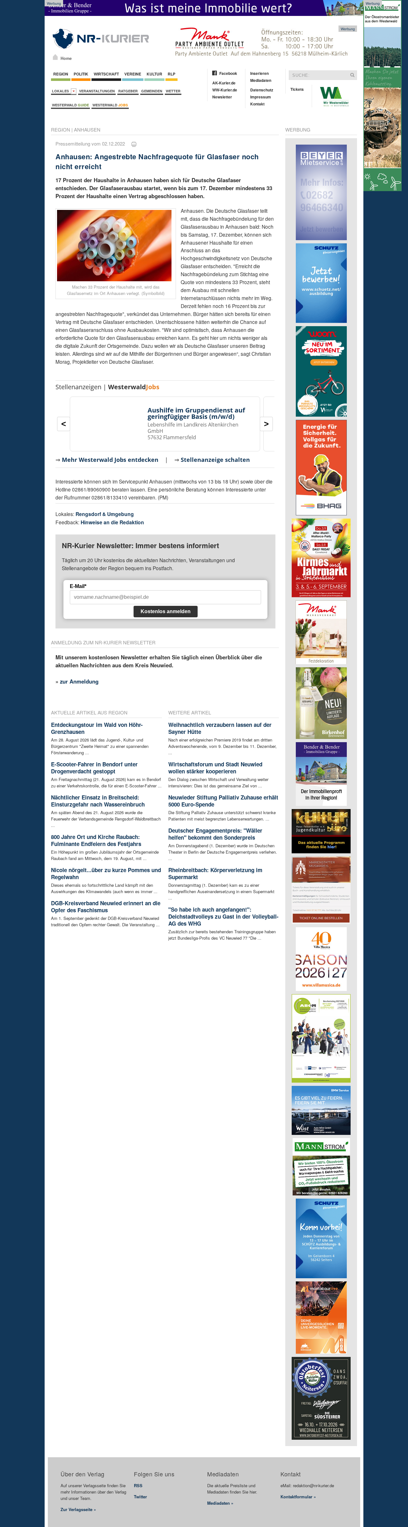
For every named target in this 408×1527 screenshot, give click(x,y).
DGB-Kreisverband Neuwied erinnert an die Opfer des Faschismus (105, 906)
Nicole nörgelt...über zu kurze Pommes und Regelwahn (106, 873)
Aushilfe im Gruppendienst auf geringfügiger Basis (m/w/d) (196, 413)
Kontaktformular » (298, 1497)
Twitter (140, 1497)
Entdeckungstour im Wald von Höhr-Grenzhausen (97, 728)
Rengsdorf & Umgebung (105, 514)
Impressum (260, 97)
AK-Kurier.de (224, 83)
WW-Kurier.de (224, 90)
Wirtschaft (106, 74)
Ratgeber (128, 91)
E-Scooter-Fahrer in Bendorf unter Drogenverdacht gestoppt (94, 767)
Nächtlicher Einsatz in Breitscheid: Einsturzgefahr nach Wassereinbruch (98, 800)
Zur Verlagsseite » (78, 1509)
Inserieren (259, 73)
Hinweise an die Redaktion (112, 522)
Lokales (61, 91)
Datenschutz (261, 90)
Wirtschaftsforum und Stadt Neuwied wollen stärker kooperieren (215, 767)
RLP (171, 74)
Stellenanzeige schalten (215, 459)
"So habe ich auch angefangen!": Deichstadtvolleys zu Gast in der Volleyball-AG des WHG (223, 916)
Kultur (154, 74)
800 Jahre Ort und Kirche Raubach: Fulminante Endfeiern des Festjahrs (96, 840)
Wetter (173, 91)
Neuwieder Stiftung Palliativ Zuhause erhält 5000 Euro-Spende (223, 800)
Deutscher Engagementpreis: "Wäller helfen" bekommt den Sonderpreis (215, 834)
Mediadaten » (220, 1503)
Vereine (132, 74)
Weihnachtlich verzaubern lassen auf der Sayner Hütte (220, 728)
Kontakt (257, 104)
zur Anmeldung (79, 681)
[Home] (55, 57)
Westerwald (70, 105)
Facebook (228, 73)
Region (60, 74)
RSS (138, 1485)
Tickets (297, 89)
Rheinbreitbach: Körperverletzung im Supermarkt (215, 873)
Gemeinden (151, 91)
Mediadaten (260, 80)
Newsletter (222, 97)
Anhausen (87, 129)
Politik (81, 74)
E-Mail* (78, 586)
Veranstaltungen (97, 91)
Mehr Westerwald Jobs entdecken (110, 459)
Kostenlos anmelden (166, 611)
